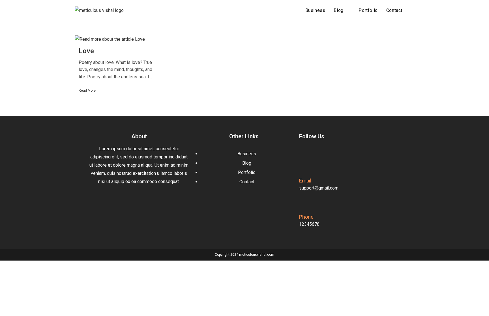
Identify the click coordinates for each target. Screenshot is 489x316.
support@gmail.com (318, 188)
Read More (89, 91)
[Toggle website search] (413, 10)
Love (86, 51)
